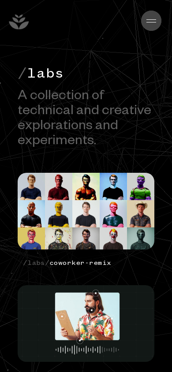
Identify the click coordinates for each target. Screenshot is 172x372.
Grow (53, 22)
